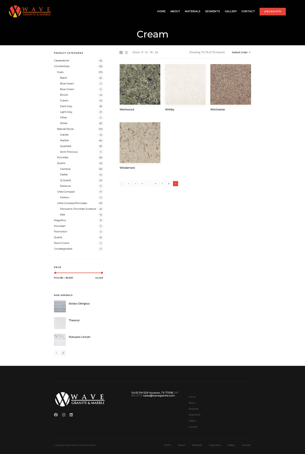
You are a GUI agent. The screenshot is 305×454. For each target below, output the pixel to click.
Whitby (169, 109)
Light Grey (66, 111)
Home (161, 11)
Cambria (65, 168)
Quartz (61, 163)
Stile (62, 214)
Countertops (61, 66)
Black (63, 77)
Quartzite (65, 146)
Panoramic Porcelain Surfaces (78, 208)
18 (151, 52)
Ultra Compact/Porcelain (72, 203)
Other (63, 117)
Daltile (64, 174)
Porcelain (62, 157)
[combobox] (240, 52)
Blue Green (67, 83)
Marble (64, 140)
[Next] (63, 353)
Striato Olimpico (79, 303)
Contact (248, 11)
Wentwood (127, 109)
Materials (192, 11)
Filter (99, 278)
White (63, 123)
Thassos (74, 320)
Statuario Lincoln (79, 337)
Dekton (64, 197)
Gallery (231, 11)
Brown (64, 94)
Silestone (65, 185)
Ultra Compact (66, 191)
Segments (212, 11)
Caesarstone (61, 60)
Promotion (60, 231)
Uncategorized (63, 248)
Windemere (127, 167)
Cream (64, 100)
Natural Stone (65, 128)
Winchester (217, 109)
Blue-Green (67, 89)
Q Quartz (65, 180)
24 (156, 52)
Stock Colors (61, 242)
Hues (60, 72)
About (175, 11)
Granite (64, 134)
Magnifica (60, 220)
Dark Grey (66, 106)
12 (146, 52)
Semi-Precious (69, 151)
